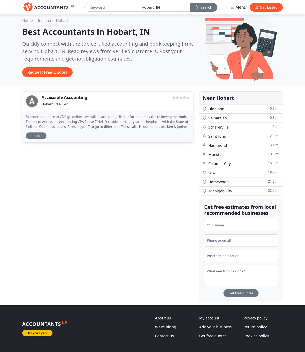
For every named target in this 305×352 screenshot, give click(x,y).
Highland (243, 108)
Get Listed (268, 7)
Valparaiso (243, 117)
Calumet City (243, 163)
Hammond (243, 145)
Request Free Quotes (47, 72)
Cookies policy (256, 335)
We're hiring (165, 326)
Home (27, 20)
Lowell (243, 172)
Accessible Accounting (64, 97)
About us (163, 318)
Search (205, 7)
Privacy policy (255, 318)
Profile (36, 136)
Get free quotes (241, 293)
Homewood (243, 181)
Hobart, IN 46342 (54, 104)
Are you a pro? (37, 333)
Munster (243, 154)
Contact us (164, 335)
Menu (240, 7)
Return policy (255, 326)
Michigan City (243, 190)
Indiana (44, 20)
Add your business (215, 326)
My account (209, 318)
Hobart (62, 20)
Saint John (243, 136)
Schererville (243, 127)
